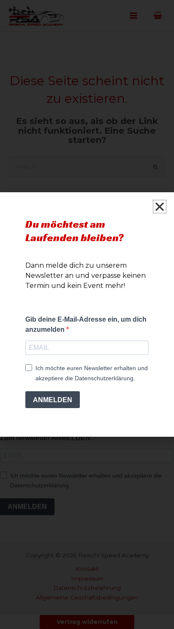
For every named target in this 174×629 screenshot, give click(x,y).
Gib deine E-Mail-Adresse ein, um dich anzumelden (86, 324)
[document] (87, 314)
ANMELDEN (52, 399)
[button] (160, 206)
